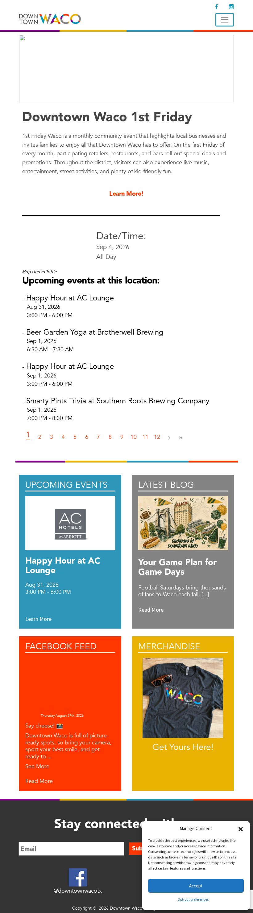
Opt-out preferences (193, 899)
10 (134, 437)
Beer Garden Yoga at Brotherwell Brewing (95, 332)
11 (145, 437)
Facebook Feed (61, 646)
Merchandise (169, 646)
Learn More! (126, 194)
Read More (39, 781)
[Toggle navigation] (224, 19)
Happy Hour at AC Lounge (70, 298)
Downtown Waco (59, 710)
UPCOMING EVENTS (66, 485)
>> (180, 438)
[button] (241, 828)
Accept (196, 886)
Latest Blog (166, 485)
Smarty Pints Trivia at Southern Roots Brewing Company (117, 401)
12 (157, 437)
